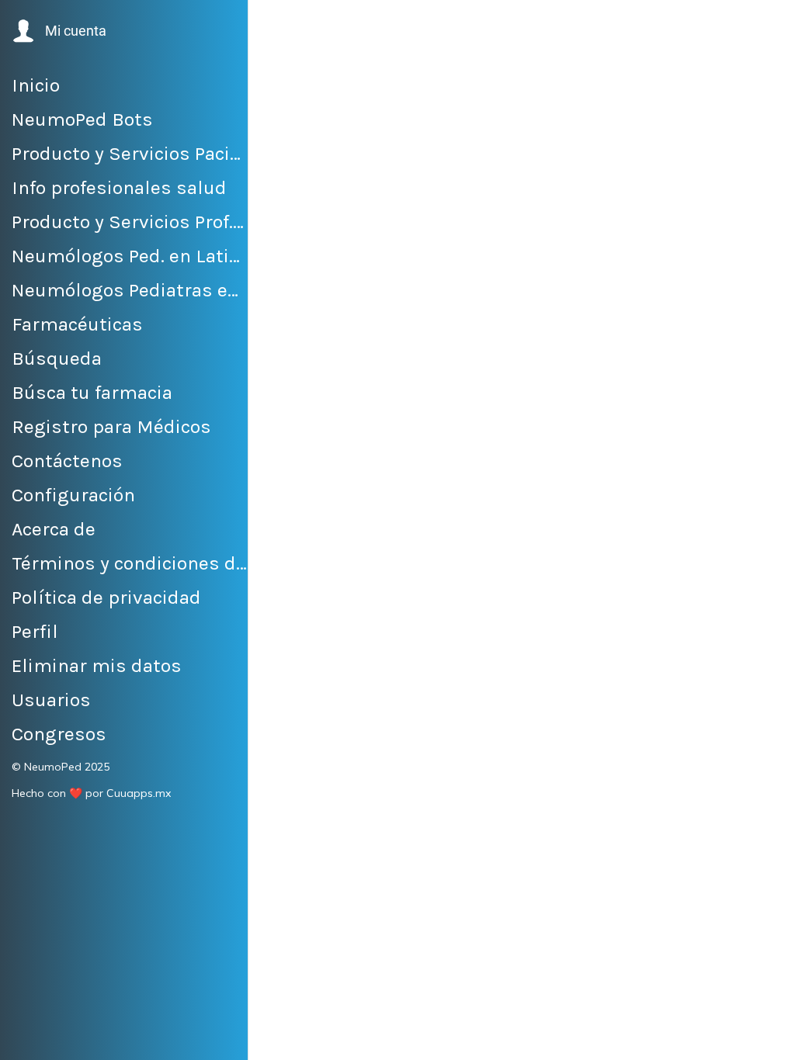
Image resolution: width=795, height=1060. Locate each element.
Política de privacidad (521, 712)
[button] (57, 31)
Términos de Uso (609, 699)
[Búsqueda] (770, 24)
